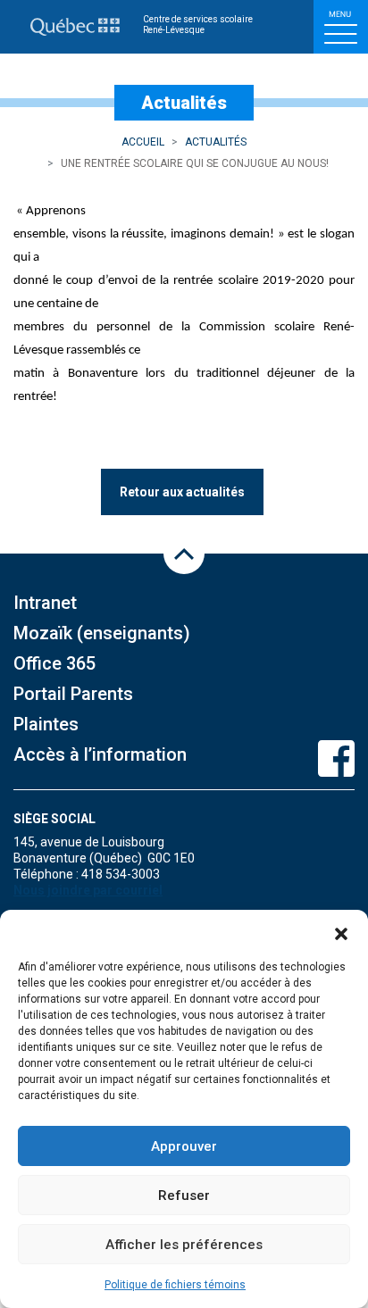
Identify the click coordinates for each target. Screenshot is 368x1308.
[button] (341, 932)
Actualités (216, 142)
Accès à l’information (100, 754)
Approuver (184, 1146)
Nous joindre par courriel (88, 890)
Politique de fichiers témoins (175, 1285)
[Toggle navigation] (341, 27)
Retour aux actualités (182, 492)
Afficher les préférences (184, 1245)
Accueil (142, 142)
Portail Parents (73, 693)
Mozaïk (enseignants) (101, 633)
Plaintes (46, 724)
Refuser (184, 1195)
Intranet (45, 602)
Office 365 (54, 663)
